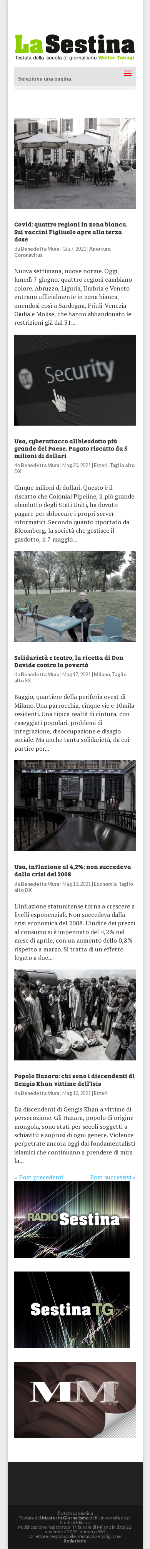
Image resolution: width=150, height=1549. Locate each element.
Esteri (101, 465)
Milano (102, 674)
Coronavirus (28, 255)
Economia (105, 884)
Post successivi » (113, 1177)
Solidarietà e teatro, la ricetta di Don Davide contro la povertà (68, 661)
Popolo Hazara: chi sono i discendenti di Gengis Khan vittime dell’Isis (74, 1079)
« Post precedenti (38, 1177)
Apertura (99, 249)
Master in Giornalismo (65, 1518)
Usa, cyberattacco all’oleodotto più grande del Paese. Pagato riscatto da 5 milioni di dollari (70, 448)
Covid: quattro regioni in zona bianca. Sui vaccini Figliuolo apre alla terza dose (71, 231)
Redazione (74, 1541)
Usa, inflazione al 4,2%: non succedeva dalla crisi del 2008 (72, 870)
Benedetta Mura (40, 249)
